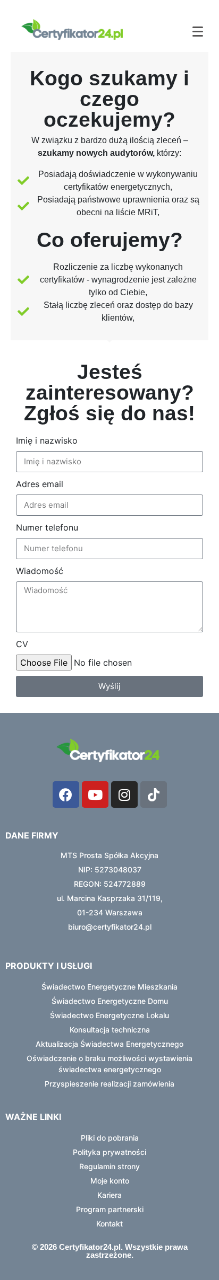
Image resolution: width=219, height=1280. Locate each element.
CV (22, 644)
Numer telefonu (47, 527)
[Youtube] (95, 794)
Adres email (39, 484)
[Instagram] (124, 794)
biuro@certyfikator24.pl (109, 926)
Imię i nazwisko (47, 440)
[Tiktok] (153, 794)
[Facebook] (66, 794)
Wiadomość (39, 571)
